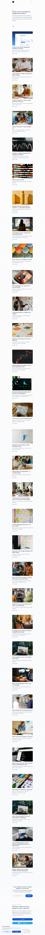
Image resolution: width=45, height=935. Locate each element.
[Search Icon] (13, 26)
